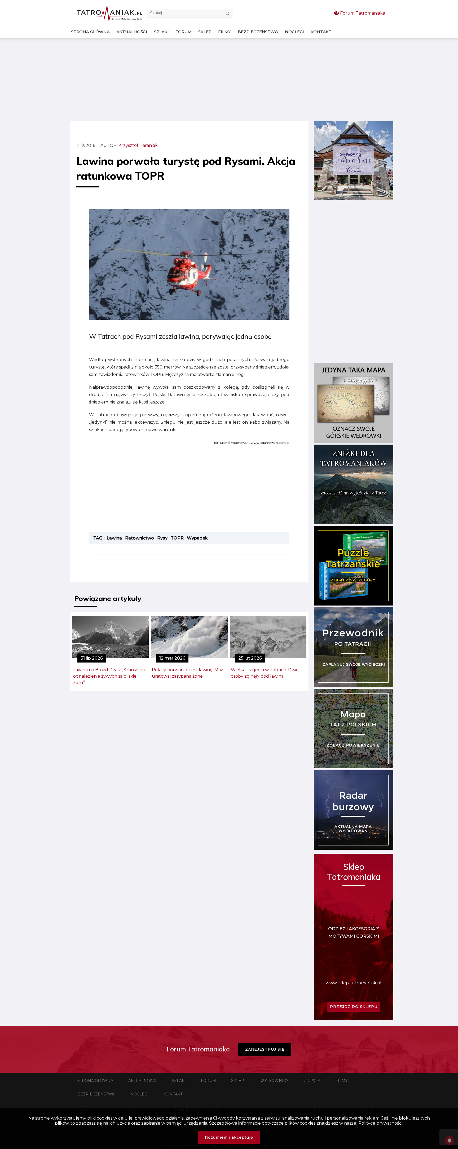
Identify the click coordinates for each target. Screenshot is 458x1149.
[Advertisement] (229, 79)
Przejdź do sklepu (353, 1006)
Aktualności (131, 31)
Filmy (224, 31)
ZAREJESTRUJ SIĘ (264, 1049)
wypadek (197, 538)
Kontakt (321, 31)
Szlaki (161, 31)
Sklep (205, 31)
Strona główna (90, 31)
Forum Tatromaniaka (362, 13)
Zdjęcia (312, 1080)
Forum (183, 31)
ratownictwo (139, 538)
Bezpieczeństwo (258, 31)
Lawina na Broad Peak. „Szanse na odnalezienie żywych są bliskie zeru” (109, 676)
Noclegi (294, 31)
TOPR (177, 538)
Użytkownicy (273, 1080)
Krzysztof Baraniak (138, 145)
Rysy (162, 538)
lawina (114, 538)
